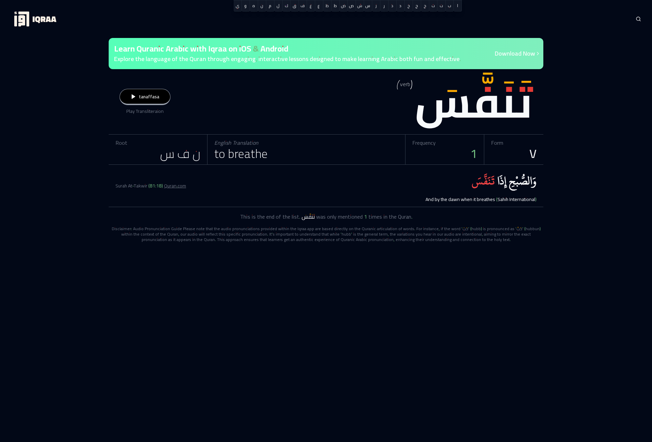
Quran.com (175, 185)
